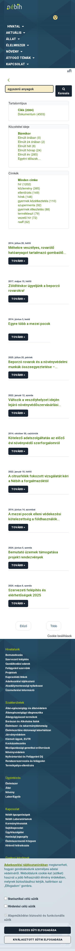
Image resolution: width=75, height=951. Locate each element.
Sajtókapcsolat (14, 828)
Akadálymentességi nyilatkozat (24, 686)
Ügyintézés (13, 778)
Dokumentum (31, 114)
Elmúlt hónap (29, 150)
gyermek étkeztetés (34, 209)
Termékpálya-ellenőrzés (19, 765)
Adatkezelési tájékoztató (20, 681)
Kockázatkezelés (15, 743)
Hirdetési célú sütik (21, 906)
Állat (8, 788)
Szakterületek (14, 702)
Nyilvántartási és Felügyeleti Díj (24, 756)
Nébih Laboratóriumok (18, 819)
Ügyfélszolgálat (14, 832)
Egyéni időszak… (29, 158)
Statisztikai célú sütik (22, 899)
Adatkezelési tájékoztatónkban (26, 865)
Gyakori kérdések (17, 858)
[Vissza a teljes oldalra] (8, 80)
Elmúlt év (28, 154)
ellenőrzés (28, 192)
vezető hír (27, 217)
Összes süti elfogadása (37, 930)
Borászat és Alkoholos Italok (22, 721)
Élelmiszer (11, 783)
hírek (25, 197)
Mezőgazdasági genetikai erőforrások (27, 748)
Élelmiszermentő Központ (20, 841)
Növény (10, 792)
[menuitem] (37, 26)
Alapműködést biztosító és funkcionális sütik (34, 917)
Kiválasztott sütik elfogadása (37, 939)
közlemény (29, 188)
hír (24, 184)
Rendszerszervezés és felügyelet (25, 761)
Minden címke (28, 180)
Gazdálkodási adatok (17, 664)
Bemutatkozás (14, 655)
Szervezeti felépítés (17, 659)
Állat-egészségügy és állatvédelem (26, 708)
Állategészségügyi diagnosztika (24, 712)
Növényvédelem (15, 752)
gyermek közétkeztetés (37, 201)
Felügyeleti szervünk (17, 668)
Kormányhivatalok (16, 823)
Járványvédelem (15, 734)
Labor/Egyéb (12, 796)
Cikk (26, 110)
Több (53, 626)
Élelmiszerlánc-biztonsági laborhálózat (28, 730)
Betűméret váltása (69, 70)
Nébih (18, 6)
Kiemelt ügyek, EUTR (18, 739)
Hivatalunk (12, 649)
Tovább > (18, 260)
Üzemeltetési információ (19, 690)
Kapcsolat (12, 809)
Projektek (11, 672)
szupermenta (29, 205)
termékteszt (29, 213)
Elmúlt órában (29, 137)
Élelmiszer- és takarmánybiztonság (26, 726)
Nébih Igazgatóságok (17, 814)
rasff (24, 222)
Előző (23, 626)
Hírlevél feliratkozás (17, 845)
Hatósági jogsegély (16, 836)
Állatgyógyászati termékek (21, 717)
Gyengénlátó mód (57, 17)
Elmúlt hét (27, 146)
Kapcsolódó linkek (16, 677)
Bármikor (24, 133)
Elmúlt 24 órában (31, 142)
